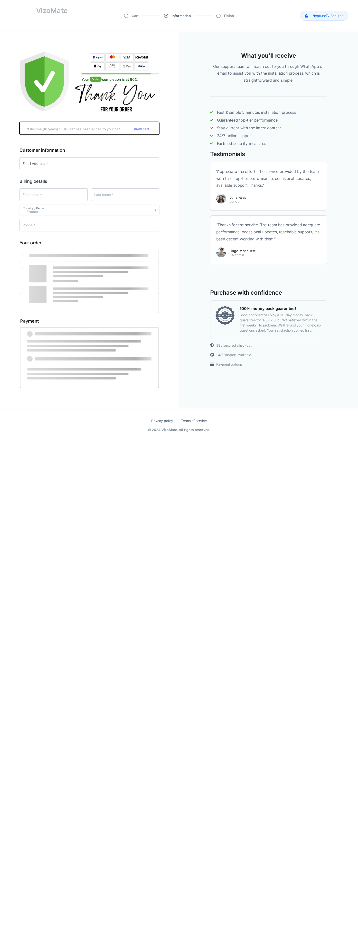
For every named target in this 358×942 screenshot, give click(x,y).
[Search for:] (179, 858)
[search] (11, 846)
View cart (141, 129)
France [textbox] (32, 212)
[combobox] (89, 210)
